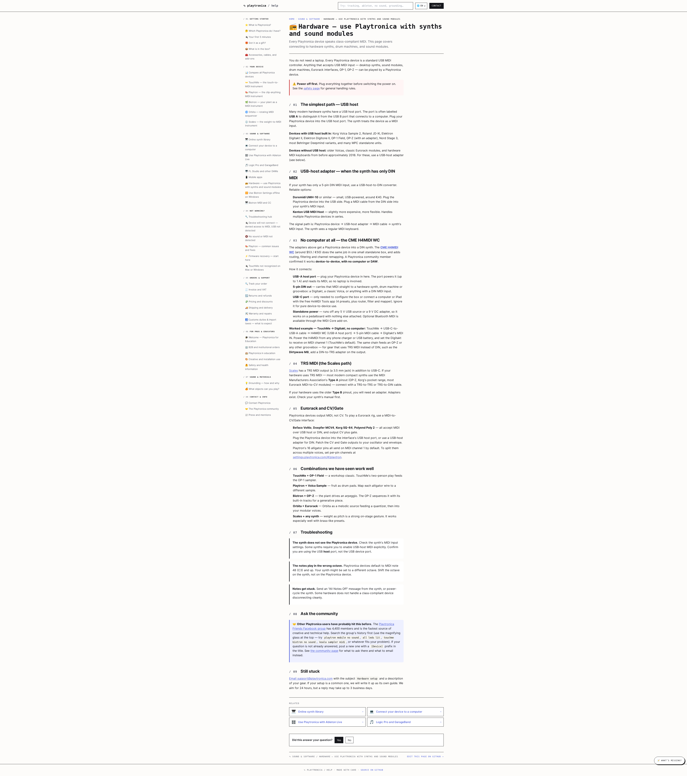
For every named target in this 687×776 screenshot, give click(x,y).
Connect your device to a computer (261, 147)
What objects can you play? (262, 388)
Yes (339, 740)
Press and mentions (258, 414)
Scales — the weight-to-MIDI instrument (263, 123)
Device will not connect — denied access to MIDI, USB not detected (262, 226)
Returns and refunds (258, 295)
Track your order (256, 283)
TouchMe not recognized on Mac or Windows (262, 267)
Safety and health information (256, 367)
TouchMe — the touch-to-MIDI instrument (261, 84)
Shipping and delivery (259, 307)
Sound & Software (309, 19)
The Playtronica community (262, 408)
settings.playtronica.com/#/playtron (317, 457)
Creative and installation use (262, 359)
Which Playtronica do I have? (263, 30)
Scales (293, 370)
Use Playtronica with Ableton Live (263, 157)
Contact (436, 5)
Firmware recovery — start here (262, 258)
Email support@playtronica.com (311, 678)
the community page (324, 650)
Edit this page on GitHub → (425, 756)
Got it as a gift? (255, 42)
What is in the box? (257, 48)
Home (292, 19)
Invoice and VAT (255, 289)
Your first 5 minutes (258, 36)
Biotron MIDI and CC (258, 202)
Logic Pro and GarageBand (261, 165)
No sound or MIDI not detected (259, 238)
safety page (312, 88)
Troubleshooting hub (258, 216)
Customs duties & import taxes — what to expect (260, 321)
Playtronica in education (260, 353)
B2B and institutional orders (262, 347)
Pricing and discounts (259, 301)
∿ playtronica (260, 5)
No (349, 740)
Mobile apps (253, 177)
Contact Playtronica (257, 402)
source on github (372, 770)
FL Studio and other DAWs (261, 171)
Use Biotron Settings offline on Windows (262, 194)
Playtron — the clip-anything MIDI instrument (263, 94)
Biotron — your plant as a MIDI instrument (261, 104)
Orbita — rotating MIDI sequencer (259, 113)
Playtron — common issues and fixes (262, 248)
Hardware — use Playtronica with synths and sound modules (263, 185)
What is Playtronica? (258, 24)
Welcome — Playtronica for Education (262, 339)
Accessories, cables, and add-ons (260, 56)
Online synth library (257, 139)
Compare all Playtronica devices (260, 74)
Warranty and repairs (258, 313)
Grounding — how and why (262, 382)
